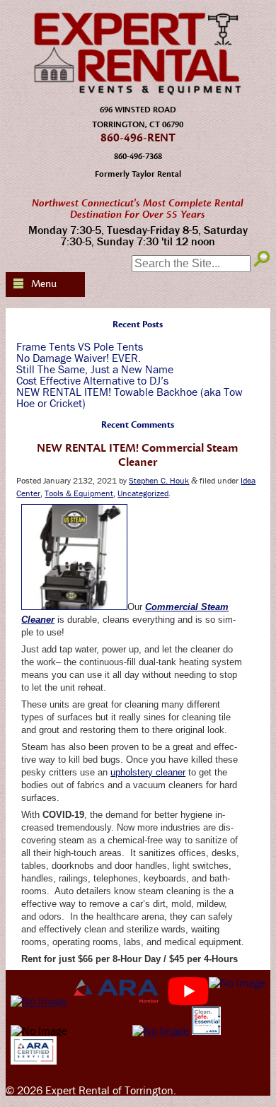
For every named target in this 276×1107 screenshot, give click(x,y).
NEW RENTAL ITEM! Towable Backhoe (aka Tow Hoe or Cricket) (129, 397)
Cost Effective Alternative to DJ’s (92, 380)
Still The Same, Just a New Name (94, 369)
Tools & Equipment (79, 493)
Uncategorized (142, 493)
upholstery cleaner (147, 772)
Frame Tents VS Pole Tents (79, 346)
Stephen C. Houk (159, 480)
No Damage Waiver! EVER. (78, 358)
